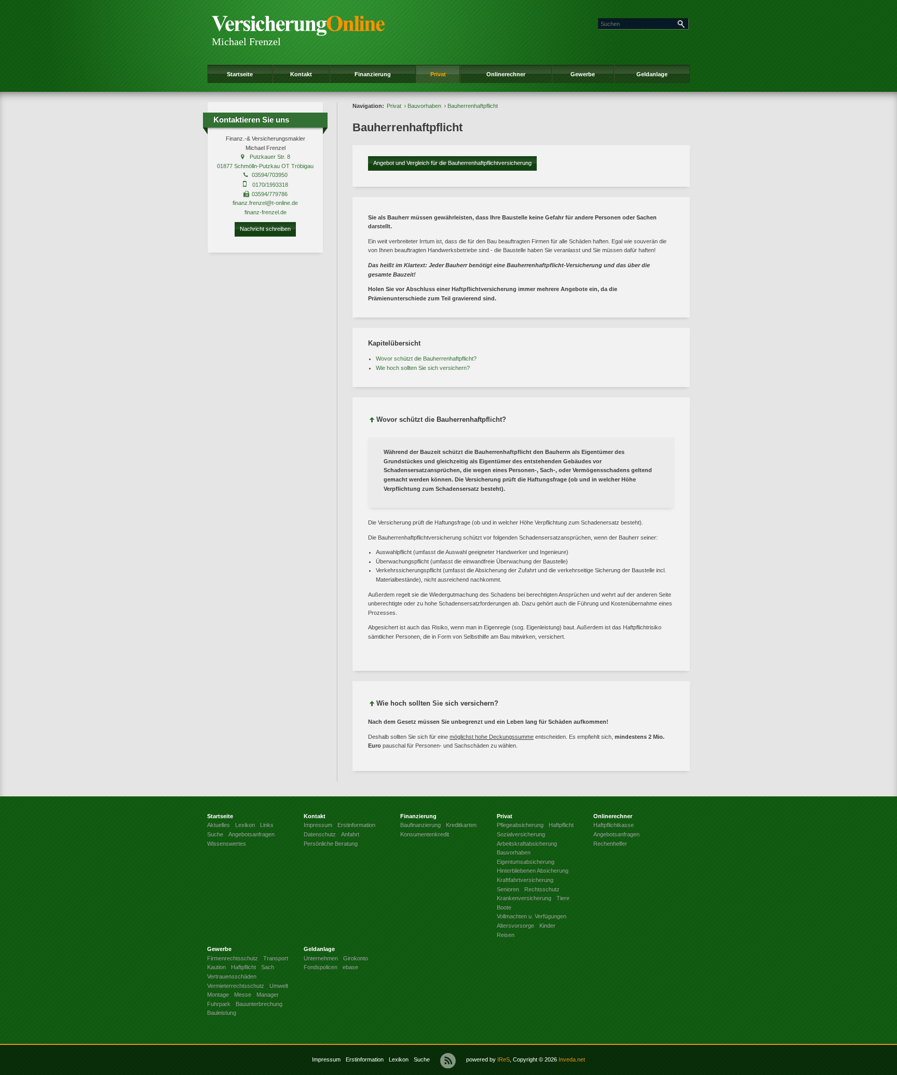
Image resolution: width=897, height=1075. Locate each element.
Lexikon (399, 1059)
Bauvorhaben (424, 106)
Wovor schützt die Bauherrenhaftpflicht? (426, 358)
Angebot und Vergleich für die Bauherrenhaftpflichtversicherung (452, 163)
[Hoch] (372, 421)
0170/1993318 (270, 185)
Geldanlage (652, 74)
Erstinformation (365, 1059)
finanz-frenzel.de (265, 212)
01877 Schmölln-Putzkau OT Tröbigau (265, 166)
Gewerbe (582, 74)
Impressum (326, 1059)
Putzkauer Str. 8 (270, 157)
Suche (422, 1059)
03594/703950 (270, 175)
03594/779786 (270, 194)
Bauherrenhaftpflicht (472, 106)
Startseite (240, 74)
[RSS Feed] (448, 1060)
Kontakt (301, 74)
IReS (503, 1059)
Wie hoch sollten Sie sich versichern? (423, 368)
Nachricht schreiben (265, 229)
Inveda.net (572, 1059)
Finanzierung (373, 74)
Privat (438, 74)
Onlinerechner (505, 74)
